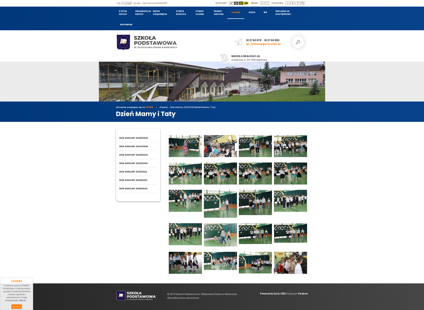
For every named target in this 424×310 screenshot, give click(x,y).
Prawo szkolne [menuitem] (219, 13)
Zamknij (17, 306)
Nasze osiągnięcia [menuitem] (160, 13)
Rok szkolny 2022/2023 (183, 107)
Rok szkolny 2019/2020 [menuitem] (133, 188)
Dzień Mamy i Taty (206, 107)
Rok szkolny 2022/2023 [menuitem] (133, 163)
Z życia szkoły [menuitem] (123, 13)
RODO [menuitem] (252, 12)
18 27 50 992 (271, 40)
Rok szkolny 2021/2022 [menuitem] (133, 171)
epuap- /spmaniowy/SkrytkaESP (150, 3)
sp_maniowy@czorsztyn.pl (263, 44)
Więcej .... (23, 300)
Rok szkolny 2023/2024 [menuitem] (133, 154)
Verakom (303, 293)
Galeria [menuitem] (236, 12)
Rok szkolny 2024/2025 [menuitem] (133, 146)
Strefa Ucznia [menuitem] (200, 13)
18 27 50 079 (253, 40)
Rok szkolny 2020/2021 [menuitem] (133, 180)
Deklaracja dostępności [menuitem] (283, 13)
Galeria (163, 107)
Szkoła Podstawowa (155, 40)
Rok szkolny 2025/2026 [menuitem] (133, 138)
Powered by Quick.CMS (273, 293)
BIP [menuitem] (265, 12)
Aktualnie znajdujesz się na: (134, 107)
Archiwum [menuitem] (126, 24)
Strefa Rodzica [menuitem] (181, 13)
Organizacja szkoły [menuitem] (142, 13)
